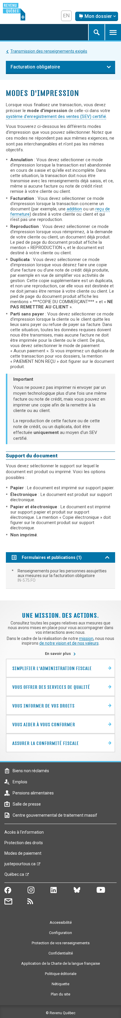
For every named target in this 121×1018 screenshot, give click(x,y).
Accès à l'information (24, 832)
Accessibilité (61, 922)
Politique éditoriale (60, 973)
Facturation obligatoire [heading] (35, 67)
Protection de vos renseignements (61, 943)
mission (86, 638)
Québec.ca (14, 876)
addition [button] (74, 209)
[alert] (96, 16)
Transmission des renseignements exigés (48, 51)
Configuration (60, 933)
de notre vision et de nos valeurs (69, 643)
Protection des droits (23, 842)
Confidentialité (60, 953)
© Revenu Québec (60, 1013)
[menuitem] (60, 576)
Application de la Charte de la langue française (60, 963)
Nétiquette (60, 984)
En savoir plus (60, 653)
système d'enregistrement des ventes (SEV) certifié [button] (56, 116)
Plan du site (60, 994)
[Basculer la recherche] (96, 32)
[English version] (66, 16)
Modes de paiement (22, 853)
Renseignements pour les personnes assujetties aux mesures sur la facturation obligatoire (62, 576)
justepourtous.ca (20, 865)
